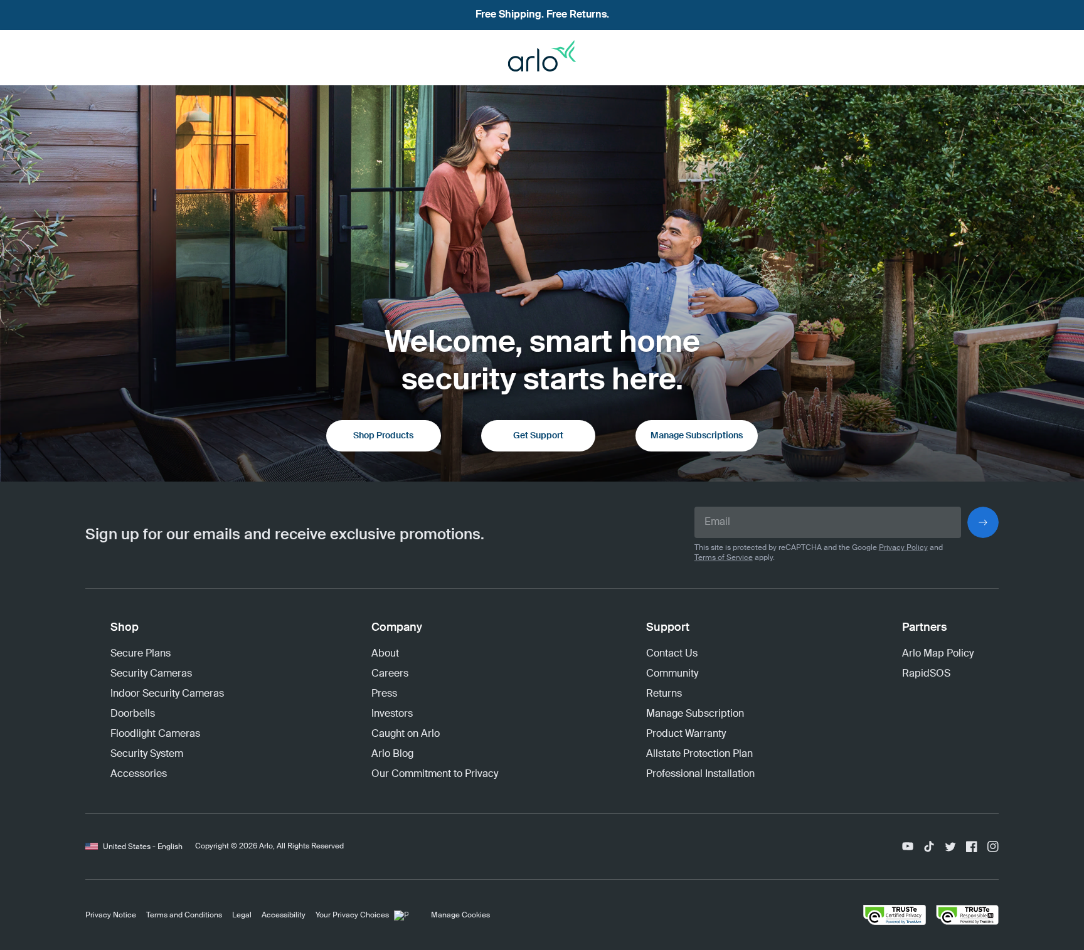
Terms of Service (723, 558)
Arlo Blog (392, 754)
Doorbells (132, 714)
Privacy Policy (903, 548)
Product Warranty (686, 734)
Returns (664, 694)
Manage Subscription (695, 714)
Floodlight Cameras (155, 734)
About (385, 654)
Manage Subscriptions (697, 435)
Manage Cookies (460, 915)
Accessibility (284, 915)
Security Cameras (151, 674)
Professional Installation (700, 774)
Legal (242, 915)
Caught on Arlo (405, 734)
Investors (392, 714)
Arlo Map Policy (938, 654)
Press (384, 694)
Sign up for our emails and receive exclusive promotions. (284, 534)
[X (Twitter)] (950, 846)
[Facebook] (971, 846)
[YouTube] (907, 846)
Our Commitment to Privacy (434, 774)
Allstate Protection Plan (699, 754)
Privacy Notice (110, 915)
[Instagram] (993, 846)
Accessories (138, 774)
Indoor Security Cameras (167, 694)
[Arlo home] (542, 60)
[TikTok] (929, 846)
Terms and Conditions (184, 915)
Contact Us (672, 654)
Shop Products (383, 435)
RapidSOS (926, 674)
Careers (389, 674)
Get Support (538, 435)
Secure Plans (140, 654)
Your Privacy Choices (352, 915)
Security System (146, 754)
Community (672, 674)
